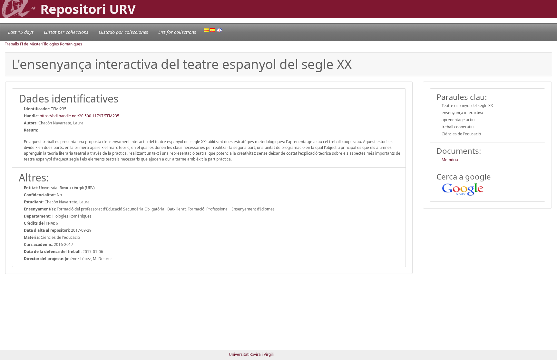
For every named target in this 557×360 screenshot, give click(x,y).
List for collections (177, 32)
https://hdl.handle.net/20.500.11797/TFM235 (79, 116)
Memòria (450, 159)
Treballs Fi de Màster (23, 44)
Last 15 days (21, 32)
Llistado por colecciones (123, 32)
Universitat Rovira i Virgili (251, 354)
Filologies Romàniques (62, 44)
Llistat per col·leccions (66, 32)
